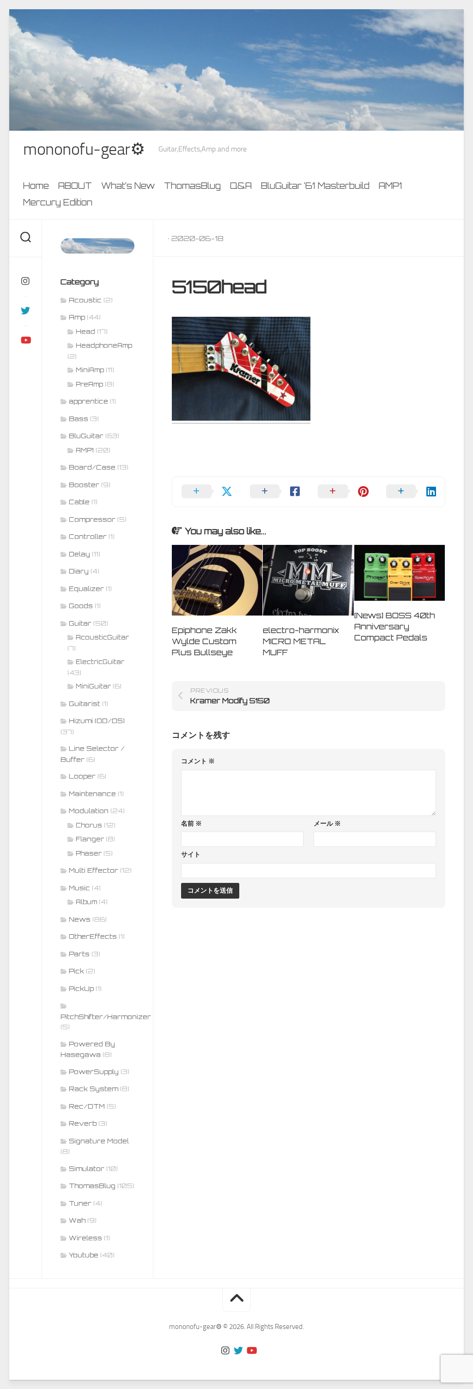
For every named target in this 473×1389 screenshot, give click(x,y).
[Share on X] (206, 492)
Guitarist (84, 703)
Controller (88, 536)
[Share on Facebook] (275, 492)
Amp (77, 317)
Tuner (80, 1203)
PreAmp (89, 384)
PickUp (81, 988)
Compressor (92, 519)
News (80, 919)
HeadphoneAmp (104, 345)
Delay (79, 554)
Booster (84, 485)
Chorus (89, 825)
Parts (79, 954)
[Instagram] (25, 281)
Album (86, 902)
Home (36, 185)
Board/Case (92, 467)
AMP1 (390, 185)
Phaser (89, 853)
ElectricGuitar (100, 661)
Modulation (89, 811)
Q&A (241, 185)
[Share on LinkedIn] (411, 492)
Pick (76, 971)
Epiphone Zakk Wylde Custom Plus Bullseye (204, 641)
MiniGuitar (93, 686)
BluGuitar (86, 436)
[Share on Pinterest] (343, 492)
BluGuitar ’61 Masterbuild (315, 185)
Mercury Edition (57, 202)
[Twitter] (25, 311)
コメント (198, 761)
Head (85, 331)
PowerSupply (94, 1071)
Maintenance (92, 793)
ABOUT (75, 185)
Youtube (83, 1255)
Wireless (85, 1238)
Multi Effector (93, 870)
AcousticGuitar (102, 637)
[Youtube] (25, 340)
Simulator (86, 1168)
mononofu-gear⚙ (84, 149)
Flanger (90, 839)
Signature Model (99, 1141)
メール (327, 823)
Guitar (80, 623)
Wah (77, 1220)
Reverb (83, 1123)
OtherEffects (93, 936)
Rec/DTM (87, 1106)
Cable (79, 502)
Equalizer (86, 588)
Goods (81, 606)
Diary (79, 571)
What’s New (128, 185)
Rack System (93, 1089)
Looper (82, 776)
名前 (191, 823)
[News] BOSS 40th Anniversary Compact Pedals (394, 626)
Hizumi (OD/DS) (97, 721)
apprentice (88, 401)
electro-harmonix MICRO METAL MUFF (301, 641)
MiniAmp (90, 370)
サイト (190, 854)
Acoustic (85, 300)
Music (79, 888)
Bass (78, 419)
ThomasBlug (192, 185)
